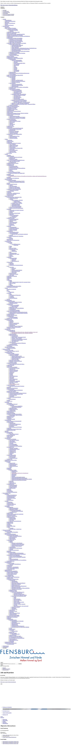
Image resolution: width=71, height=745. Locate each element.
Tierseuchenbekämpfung (13, 233)
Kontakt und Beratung (13, 229)
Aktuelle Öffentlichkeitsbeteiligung (15, 536)
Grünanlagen (11, 378)
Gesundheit (11, 443)
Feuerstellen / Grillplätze (13, 382)
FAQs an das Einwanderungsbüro (15, 207)
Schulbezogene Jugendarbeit (17, 90)
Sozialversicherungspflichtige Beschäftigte (19, 480)
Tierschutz (11, 235)
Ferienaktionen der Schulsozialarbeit (15, 40)
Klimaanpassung (12, 580)
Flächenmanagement (10, 561)
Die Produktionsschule (13, 166)
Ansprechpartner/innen (13, 458)
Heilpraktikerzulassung (13, 303)
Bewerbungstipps (12, 457)
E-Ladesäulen (11, 297)
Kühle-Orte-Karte (15, 582)
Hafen (10, 558)
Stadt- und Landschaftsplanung (10, 534)
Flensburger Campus (13, 362)
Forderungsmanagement (13, 466)
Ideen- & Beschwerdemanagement (13, 240)
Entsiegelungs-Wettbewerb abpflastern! (18, 583)
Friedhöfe (11, 285)
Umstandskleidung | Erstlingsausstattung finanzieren (18, 313)
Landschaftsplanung (10, 540)
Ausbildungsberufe (12, 452)
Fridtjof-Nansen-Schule (13, 146)
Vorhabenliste (9, 403)
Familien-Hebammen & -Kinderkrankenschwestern (18, 312)
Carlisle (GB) (14, 259)
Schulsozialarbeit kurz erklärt (14, 116)
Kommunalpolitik (8, 420)
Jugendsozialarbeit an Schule (14, 136)
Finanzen (8, 462)
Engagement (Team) (8, 319)
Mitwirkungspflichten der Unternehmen (16, 236)
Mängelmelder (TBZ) (11, 416)
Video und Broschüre (13, 186)
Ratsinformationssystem (11, 430)
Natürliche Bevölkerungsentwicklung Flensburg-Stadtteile (22, 479)
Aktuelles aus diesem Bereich (17, 84)
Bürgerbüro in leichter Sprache (14, 213)
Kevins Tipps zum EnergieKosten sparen (19, 596)
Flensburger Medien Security (19, 99)
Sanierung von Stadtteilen (13, 355)
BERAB (10, 170)
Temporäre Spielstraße (11, 419)
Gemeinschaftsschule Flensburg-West (15, 148)
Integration (9, 387)
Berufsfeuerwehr (10, 239)
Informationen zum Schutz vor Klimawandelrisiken (20, 588)
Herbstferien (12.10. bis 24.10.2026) (15, 39)
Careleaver (11, 123)
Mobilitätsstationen (15, 625)
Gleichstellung (9, 366)
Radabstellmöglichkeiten (16, 623)
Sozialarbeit (9, 192)
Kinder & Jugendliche (11, 385)
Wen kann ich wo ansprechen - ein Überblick (17, 118)
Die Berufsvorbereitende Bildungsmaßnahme (17, 168)
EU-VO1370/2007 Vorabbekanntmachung (16, 638)
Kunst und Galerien (12, 248)
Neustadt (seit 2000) (15, 359)
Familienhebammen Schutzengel (17, 45)
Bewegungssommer (12, 273)
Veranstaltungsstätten (13, 253)
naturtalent (11, 549)
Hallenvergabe (14, 272)
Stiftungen (11, 221)
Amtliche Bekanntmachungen (10, 21)
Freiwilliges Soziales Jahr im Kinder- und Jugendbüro (18, 87)
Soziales (6, 154)
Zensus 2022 (11, 482)
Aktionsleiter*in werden (18, 92)
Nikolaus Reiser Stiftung (11, 498)
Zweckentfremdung (10, 644)
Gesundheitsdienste (8, 300)
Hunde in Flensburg (12, 223)
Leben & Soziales (6, 26)
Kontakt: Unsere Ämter (9, 350)
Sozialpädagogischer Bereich (14, 449)
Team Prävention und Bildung (14, 89)
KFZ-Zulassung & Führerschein (15, 295)
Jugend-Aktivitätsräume (13, 376)
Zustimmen (2, 8)
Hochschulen (9, 525)
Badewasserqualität (15, 306)
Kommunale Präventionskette (12, 107)
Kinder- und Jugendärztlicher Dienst (13, 311)
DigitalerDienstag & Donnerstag (15, 510)
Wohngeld (9, 177)
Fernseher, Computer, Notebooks (19, 604)
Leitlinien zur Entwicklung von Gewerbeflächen (17, 560)
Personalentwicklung (13, 444)
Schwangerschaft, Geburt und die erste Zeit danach (20, 51)
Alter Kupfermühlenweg (18, 61)
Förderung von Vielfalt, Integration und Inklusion (20, 103)
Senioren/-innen (7, 329)
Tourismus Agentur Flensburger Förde (16, 394)
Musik (10, 247)
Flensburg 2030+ (10, 578)
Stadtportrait (9, 257)
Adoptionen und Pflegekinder (12, 29)
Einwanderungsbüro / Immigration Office (14, 197)
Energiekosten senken (13, 591)
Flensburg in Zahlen (12, 470)
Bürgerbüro (9, 209)
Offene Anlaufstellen (15, 47)
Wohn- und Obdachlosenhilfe (14, 161)
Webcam (6, 24)
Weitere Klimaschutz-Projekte (14, 613)
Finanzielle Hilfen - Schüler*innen (15, 529)
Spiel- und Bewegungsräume (12, 367)
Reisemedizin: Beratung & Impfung (15, 302)
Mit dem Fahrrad (12, 629)
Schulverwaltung (10, 513)
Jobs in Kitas (11, 520)
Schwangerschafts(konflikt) (16, 46)
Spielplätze (13, 79)
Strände (10, 281)
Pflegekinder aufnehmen (13, 30)
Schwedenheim (16, 70)
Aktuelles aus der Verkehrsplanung (13, 577)
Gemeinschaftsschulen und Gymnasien (14, 143)
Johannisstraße (16, 65)
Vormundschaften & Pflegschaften (15, 129)
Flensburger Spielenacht (16, 82)
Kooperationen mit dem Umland (12, 392)
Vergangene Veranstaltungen (17, 589)
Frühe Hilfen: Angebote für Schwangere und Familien (16, 43)
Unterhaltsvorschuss (10, 126)
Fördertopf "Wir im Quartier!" (17, 338)
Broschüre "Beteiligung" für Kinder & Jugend (22, 102)
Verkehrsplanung (10, 619)
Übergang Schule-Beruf (11, 119)
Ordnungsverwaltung (11, 218)
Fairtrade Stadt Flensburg (11, 391)
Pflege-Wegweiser (12, 342)
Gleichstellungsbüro (10, 484)
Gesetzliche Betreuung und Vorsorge (15, 157)
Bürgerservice (7, 27)
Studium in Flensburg (17, 202)
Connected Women (10, 191)
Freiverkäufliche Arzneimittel (14, 310)
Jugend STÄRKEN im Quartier (14, 121)
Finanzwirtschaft (12, 463)
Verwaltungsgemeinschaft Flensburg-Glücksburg (17, 393)
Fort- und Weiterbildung (13, 445)
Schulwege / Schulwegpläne (12, 516)
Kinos (10, 252)
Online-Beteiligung (10, 412)
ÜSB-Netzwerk (12, 124)
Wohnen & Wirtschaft (6, 530)
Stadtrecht (9, 398)
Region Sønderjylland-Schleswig (13, 568)
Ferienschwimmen (10, 505)
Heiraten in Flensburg (13, 230)
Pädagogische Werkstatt (13, 509)
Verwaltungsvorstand (8, 432)
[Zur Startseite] (22, 661)
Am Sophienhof (16, 64)
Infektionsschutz (10, 304)
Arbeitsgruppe (11, 372)
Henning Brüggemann (11, 435)
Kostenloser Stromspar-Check (19, 594)
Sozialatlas (9, 155)
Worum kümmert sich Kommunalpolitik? (14, 421)
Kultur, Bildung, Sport (6, 493)
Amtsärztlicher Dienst (11, 301)
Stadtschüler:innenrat (13, 408)
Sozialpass (9, 174)
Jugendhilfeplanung (10, 110)
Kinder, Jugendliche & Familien (10, 28)
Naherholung (9, 280)
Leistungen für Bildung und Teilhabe (13, 172)
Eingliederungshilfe (10, 175)
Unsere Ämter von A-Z (9, 196)
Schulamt (8, 524)
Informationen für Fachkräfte (14, 52)
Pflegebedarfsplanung (13, 344)
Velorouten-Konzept (12, 635)
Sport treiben (11, 267)
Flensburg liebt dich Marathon (17, 270)
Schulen (6, 139)
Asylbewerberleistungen (13, 198)
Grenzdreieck (11, 396)
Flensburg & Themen (8, 352)
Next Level (11, 171)
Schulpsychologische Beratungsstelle (13, 114)
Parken (10, 294)
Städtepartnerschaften (13, 258)
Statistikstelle (9, 469)
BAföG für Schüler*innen (11, 33)
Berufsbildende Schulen (11, 515)
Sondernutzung (12, 225)
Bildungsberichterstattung (13, 508)
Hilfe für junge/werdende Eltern (14, 44)
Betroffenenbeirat (12, 488)
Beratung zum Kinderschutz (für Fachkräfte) (15, 35)
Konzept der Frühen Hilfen (14, 55)
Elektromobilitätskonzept (13, 640)
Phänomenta (11, 264)
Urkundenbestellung (12, 227)
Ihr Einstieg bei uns (10, 447)
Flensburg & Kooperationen (12, 363)
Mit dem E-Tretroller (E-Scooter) (15, 636)
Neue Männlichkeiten (13, 486)
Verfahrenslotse (9, 127)
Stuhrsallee (16, 62)
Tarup (15, 66)
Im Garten (15, 605)
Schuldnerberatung (12, 162)
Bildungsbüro (7, 506)
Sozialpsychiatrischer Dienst (12, 315)
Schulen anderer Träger (11, 526)
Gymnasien (11, 528)
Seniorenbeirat (9, 346)
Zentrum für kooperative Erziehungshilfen (14, 134)
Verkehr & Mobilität (10, 365)
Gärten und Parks (12, 283)
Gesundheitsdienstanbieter (16, 50)
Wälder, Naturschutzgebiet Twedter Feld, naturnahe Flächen (19, 282)
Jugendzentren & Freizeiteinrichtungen (14, 111)
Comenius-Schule (12, 151)
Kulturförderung (12, 325)
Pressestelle (9, 468)
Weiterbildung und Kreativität (12, 287)
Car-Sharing (11, 296)
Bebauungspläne (12, 538)
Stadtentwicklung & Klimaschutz (10, 643)
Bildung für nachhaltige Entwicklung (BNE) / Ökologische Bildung (23, 104)
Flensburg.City (9, 401)
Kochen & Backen (17, 599)
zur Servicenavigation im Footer (8, 15)
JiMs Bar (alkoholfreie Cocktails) (19, 95)
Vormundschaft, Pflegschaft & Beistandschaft (15, 128)
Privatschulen (9, 153)
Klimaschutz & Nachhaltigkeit (12, 388)
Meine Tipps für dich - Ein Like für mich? (21, 606)
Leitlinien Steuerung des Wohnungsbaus (16, 553)
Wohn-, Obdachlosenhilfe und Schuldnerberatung (15, 160)
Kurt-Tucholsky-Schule (13, 150)
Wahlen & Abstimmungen (13, 215)
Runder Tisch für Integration (12, 184)
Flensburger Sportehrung (11, 504)
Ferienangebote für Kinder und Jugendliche (14, 38)
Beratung (11, 135)
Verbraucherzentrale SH (18, 593)
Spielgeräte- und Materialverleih (17, 80)
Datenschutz (11, 214)
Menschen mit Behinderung (10, 347)
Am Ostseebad (16, 71)
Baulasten (11, 238)
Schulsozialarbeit (10, 115)
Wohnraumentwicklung (11, 552)
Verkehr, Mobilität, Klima (9, 576)
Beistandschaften (12, 130)
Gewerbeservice (8, 533)
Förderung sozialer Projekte (14, 323)
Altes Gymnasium (12, 144)
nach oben (2, 717)
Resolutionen (11, 426)
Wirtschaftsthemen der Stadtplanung (13, 555)
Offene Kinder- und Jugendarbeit (15, 42)
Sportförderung (9, 502)
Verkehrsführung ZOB (15, 634)
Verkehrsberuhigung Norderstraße (17, 621)
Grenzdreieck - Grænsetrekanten (12, 567)
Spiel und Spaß (9, 262)
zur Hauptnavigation (6, 12)
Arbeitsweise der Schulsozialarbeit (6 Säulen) (17, 117)
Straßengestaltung (12, 547)
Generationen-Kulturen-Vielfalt (17, 340)
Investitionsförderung (11, 497)
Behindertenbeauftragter (11, 348)
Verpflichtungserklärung (16, 204)
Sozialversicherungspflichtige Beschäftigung (19, 478)
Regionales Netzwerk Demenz (12, 345)
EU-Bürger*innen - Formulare (17, 203)
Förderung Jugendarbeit (13, 105)
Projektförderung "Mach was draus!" (20, 101)
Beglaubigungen (12, 158)
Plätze (10, 284)
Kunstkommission (10, 500)
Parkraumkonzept (15, 624)
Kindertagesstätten (12, 59)
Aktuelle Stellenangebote (11, 455)
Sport (8, 266)
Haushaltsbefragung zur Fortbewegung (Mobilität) (20, 627)
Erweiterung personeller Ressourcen (18, 626)
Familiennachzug (17, 201)
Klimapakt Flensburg (13, 590)
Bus (7, 290)
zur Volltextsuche (6, 11)
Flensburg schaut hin (13, 487)
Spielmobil (13, 78)
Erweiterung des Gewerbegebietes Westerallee (17, 557)
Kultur (8, 279)
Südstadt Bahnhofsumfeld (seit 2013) (18, 357)
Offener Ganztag (10, 112)
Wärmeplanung (12, 610)
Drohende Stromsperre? (16, 607)
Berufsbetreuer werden (13, 159)
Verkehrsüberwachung (13, 222)
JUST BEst (11, 125)
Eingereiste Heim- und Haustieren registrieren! (20, 234)
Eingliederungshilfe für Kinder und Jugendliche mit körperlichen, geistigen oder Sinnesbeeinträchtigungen (27, 176)
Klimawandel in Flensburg (16, 584)
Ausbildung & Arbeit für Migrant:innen (14, 189)
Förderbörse (11, 321)
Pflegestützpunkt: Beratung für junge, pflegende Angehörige (17, 113)
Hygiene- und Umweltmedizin (12, 318)
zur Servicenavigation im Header (8, 14)
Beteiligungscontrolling (13, 464)
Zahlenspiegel (14, 474)
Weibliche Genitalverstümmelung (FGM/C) (17, 181)
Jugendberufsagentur (13, 120)
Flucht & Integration (8, 179)
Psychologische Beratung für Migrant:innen (17, 182)
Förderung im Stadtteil (13, 324)
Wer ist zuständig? (12, 74)
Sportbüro (6, 501)
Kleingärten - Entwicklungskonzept (15, 361)
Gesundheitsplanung (10, 314)
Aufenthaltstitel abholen (16, 205)
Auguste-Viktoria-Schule (13, 145)
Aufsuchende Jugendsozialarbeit (17, 85)
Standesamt (9, 226)
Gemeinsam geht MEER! (9, 642)
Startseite (4, 667)
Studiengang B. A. (12, 451)
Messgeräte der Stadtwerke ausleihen (20, 595)
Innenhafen (9, 551)
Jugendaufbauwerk (10, 165)
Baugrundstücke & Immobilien (12, 532)
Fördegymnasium (12, 147)
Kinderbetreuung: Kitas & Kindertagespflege (15, 58)
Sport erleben (11, 275)
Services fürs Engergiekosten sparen (18, 592)
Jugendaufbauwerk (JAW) (11, 108)
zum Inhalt (4, 10)
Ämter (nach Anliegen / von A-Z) (13, 351)
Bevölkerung (14, 472)
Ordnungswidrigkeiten (13, 298)
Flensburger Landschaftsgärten (17, 543)
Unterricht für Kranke (13, 137)
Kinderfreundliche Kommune (12, 57)
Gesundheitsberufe (10, 316)
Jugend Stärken (12, 122)
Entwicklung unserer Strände (14, 360)
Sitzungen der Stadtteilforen (16, 407)
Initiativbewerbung (12, 456)
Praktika (10, 454)
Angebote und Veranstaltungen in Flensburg (19, 339)
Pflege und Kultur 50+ (11, 330)
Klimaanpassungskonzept (16, 587)
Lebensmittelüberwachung (14, 232)
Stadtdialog (9, 618)
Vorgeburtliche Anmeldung (14, 228)
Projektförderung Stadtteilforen (17, 406)
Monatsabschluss (14, 471)
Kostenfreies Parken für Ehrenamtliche (14, 327)
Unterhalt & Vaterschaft (13, 133)
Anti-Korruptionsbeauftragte (12, 492)
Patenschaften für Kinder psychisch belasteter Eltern (21, 49)
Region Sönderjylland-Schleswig (15, 397)
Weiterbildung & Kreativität (12, 276)
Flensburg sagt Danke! (11, 328)
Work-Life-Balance (12, 442)
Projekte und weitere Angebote (14, 188)
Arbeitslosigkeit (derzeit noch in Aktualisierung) (20, 473)
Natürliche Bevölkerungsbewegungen (18, 477)
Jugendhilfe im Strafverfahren (12, 109)
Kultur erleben (9, 242)
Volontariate (11, 453)
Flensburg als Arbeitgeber (11, 439)
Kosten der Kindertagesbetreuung (15, 521)
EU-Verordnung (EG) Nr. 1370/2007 (15, 637)
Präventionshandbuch (13, 54)
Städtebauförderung (8, 570)
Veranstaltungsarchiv (13, 512)
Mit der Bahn (11, 641)
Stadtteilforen (11, 405)
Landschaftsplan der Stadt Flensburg (15, 548)
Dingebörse (11, 322)
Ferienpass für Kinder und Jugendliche (16, 41)
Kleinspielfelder (12, 380)
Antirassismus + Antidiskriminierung (13, 193)
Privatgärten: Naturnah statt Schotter (18, 544)
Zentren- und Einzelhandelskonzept (15, 556)
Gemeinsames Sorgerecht (13, 132)
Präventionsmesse (17, 98)
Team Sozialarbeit (12, 83)
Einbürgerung (11, 211)
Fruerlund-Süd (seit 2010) (16, 358)
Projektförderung (10, 320)
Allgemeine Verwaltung (13, 448)
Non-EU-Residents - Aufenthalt (17, 200)
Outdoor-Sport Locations (13, 274)
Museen (10, 243)
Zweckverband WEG (13, 395)
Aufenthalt (11, 199)
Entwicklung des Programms (14, 368)
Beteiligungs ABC (10, 417)
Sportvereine (14, 268)
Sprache (8, 183)
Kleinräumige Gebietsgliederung (15, 564)
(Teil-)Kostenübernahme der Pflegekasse (19, 343)
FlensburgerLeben (15, 336)
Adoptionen (11, 31)
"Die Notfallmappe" (15, 341)
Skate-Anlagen (12, 383)
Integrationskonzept (10, 195)
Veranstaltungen (14, 581)
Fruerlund (15, 68)
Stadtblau (11, 541)
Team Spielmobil (12, 77)
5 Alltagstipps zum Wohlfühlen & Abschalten (17, 53)
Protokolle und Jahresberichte (14, 187)
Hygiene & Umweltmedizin (14, 305)
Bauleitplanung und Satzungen (12, 535)
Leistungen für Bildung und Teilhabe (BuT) (17, 173)
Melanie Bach (9, 437)
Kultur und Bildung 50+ (13, 335)
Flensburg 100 (9, 459)
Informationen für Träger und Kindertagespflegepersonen (19, 73)
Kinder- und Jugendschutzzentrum (13, 106)
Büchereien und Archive (13, 249)
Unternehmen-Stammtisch (13, 190)
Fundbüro (11, 212)
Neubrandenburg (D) (15, 261)
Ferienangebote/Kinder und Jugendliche (14, 286)
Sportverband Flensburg (16, 271)
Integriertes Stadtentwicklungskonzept (16, 390)
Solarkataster (14, 608)
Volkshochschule (10, 523)
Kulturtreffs (11, 256)
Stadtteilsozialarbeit (15, 86)
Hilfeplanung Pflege (12, 334)
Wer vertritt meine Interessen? (12, 404)
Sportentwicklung (10, 503)
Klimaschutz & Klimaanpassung (12, 579)
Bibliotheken (9, 278)
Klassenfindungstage (17, 93)
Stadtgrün (11, 542)
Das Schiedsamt (10, 491)
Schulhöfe (11, 374)
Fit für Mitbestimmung (18, 91)
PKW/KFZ (9, 293)
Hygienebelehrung (12, 309)
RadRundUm (11, 292)
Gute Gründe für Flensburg (14, 440)
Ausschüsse (9, 428)
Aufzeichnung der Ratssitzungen (15, 424)
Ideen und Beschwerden (11, 411)
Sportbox (13, 269)
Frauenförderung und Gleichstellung (15, 446)
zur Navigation (5, 13)
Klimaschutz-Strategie (13, 611)
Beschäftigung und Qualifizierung (13, 178)
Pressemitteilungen (8, 20)
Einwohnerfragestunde (11, 413)
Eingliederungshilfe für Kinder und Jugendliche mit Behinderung (18, 36)
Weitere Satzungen (12, 539)
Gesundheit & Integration (11, 180)
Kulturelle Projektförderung (12, 495)
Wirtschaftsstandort (8, 562)
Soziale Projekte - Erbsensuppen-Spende (19, 337)
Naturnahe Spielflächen (13, 371)
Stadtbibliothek (14, 251)
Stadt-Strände (11, 377)
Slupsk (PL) (14, 260)
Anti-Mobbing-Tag (17, 96)
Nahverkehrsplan (15, 631)
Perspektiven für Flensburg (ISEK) (13, 616)
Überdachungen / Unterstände (14, 381)
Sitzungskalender (12, 423)
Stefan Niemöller (10, 436)
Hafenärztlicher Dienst (13, 307)
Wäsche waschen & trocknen (19, 602)
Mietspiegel (11, 481)
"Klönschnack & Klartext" (14, 434)
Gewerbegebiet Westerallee (14, 354)
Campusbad (11, 263)
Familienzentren (10, 37)
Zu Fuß (8, 299)
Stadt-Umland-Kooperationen (12, 617)
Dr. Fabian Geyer (10, 433)
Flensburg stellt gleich (13, 485)
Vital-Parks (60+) (12, 369)
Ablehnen (2, 7)
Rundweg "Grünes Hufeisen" (17, 546)
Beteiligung (11, 373)
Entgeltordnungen (12, 399)
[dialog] (35, 692)
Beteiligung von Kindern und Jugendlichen (19, 100)
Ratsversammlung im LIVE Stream (15, 427)
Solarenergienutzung (13, 614)
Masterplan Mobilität (13, 620)
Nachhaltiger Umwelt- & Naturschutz (15, 326)
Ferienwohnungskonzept (13, 559)
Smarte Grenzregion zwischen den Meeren (16, 364)
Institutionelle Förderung (11, 496)
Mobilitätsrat (9, 418)
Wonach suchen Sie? (4, 663)
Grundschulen (9, 140)
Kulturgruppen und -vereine (14, 254)
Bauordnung (9, 237)
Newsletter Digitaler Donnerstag (17, 511)
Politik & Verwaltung (6, 349)
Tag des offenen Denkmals (11, 574)
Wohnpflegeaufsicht (12, 220)
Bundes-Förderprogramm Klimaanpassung (19, 586)
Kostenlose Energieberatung (14, 615)
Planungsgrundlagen (10, 389)
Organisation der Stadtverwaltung (11, 460)
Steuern (10, 467)
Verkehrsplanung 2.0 (13, 639)
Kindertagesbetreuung (11, 517)
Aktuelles (4, 19)
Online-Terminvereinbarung (16, 206)
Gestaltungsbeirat (12, 410)
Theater (10, 246)
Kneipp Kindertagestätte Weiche (19, 63)
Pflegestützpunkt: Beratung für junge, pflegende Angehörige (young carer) (25, 332)
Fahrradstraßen (14, 622)
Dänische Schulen (10, 141)
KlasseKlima (11, 612)
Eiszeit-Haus (16, 245)
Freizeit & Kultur (8, 241)
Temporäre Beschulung (13, 138)
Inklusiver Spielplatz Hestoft (14, 384)
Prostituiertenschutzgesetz (13, 219)
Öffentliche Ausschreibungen (10, 23)
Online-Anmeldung (12, 217)
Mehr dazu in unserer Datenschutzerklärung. (9, 5)
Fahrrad (8, 291)
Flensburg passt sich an (16, 585)
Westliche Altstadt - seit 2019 (12, 573)
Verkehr (6, 288)
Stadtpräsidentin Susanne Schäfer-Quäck (14, 429)
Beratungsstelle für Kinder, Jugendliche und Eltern (16, 34)
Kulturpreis (9, 499)
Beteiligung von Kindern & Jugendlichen (14, 414)
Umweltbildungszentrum (16, 244)
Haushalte (13, 476)
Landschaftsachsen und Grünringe (18, 545)
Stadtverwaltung (8, 461)
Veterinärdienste (10, 231)
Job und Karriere (8, 438)
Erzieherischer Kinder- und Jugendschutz (19, 94)
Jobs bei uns (7, 22)
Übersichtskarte (12, 441)
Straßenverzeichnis (12, 483)
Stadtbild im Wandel (10, 353)
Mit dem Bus (11, 630)
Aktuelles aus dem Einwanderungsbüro (16, 208)
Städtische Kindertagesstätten (17, 60)
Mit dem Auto (11, 632)
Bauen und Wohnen (8, 531)
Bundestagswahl (14, 216)
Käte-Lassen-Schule (12, 152)
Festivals (10, 255)
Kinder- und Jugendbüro (11, 76)
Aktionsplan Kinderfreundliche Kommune (16, 386)
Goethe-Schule (12, 149)
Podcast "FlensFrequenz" (9, 25)
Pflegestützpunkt (12, 331)
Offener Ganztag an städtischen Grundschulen (15, 514)
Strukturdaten (14, 475)
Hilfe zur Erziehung (10, 56)
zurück (1, 716)
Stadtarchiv (13, 250)
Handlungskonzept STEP (13, 167)
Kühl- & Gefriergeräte (18, 600)
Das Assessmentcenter (13, 169)
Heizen (15, 597)
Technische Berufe (12, 450)
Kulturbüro (7, 494)
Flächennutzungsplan (13, 537)
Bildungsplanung (10, 507)
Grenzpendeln (9, 566)
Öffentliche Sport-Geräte (13, 370)
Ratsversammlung (10, 422)
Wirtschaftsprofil (10, 565)
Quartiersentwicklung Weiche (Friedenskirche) (17, 554)
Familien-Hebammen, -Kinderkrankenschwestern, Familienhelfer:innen (24, 48)
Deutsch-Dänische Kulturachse (12, 572)
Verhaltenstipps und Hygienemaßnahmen (16, 308)
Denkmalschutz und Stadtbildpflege (11, 571)
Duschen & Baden (17, 603)
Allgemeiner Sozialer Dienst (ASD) (13, 32)
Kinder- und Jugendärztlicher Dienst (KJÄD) (15, 75)
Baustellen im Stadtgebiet (11, 289)
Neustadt (15, 69)
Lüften (15, 598)
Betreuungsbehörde (10, 156)
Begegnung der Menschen (11, 194)
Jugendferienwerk (12, 88)
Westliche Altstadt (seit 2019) (17, 356)
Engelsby (15, 67)
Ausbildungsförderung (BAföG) (12, 163)
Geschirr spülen (16, 601)
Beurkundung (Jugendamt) (14, 131)
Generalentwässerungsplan (14, 550)
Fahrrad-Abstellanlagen (13, 379)
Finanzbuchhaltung (12, 465)
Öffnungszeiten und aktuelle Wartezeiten (16, 210)
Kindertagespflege (12, 72)
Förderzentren (9, 142)
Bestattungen (11, 224)
